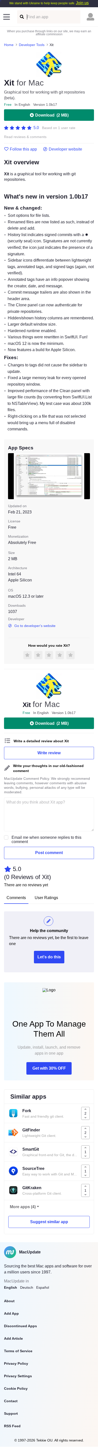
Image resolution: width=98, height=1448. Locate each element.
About (9, 1301)
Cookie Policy (16, 1388)
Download (52, 115)
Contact (11, 1401)
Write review (49, 753)
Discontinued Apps (20, 1326)
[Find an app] (21, 17)
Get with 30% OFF (49, 1068)
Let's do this (49, 957)
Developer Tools (31, 45)
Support (11, 1413)
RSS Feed (12, 1426)
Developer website (65, 149)
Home (9, 45)
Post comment (49, 852)
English (10, 1287)
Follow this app (23, 149)
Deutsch (26, 1287)
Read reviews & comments (25, 137)
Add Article (13, 1338)
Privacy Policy (16, 1363)
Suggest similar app (49, 1221)
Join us (82, 3)
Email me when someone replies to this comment (46, 839)
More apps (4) (23, 1206)
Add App (11, 1313)
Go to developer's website (35, 625)
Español (42, 1287)
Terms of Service (18, 1351)
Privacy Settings (18, 1376)
